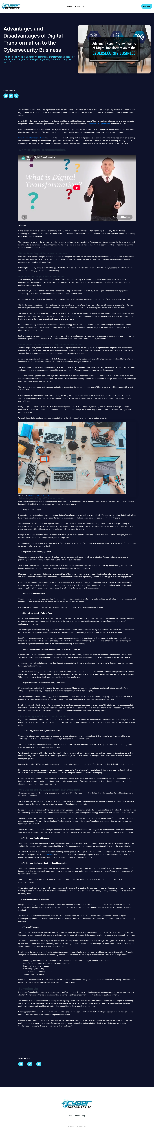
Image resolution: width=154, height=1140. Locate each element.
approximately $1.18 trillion (99, 124)
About (77, 6)
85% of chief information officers (31, 138)
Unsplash (45, 495)
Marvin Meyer (33, 495)
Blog (85, 6)
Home (69, 6)
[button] (5, 95)
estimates (49, 854)
